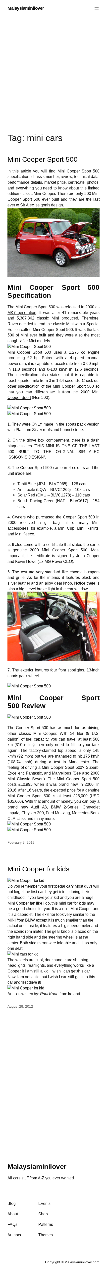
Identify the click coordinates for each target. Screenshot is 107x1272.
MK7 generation (21, 312)
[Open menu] (97, 8)
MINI (11, 920)
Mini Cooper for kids (38, 869)
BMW (30, 920)
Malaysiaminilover (25, 8)
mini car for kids (72, 903)
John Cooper (88, 555)
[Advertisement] (53, 70)
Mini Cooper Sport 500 (42, 159)
